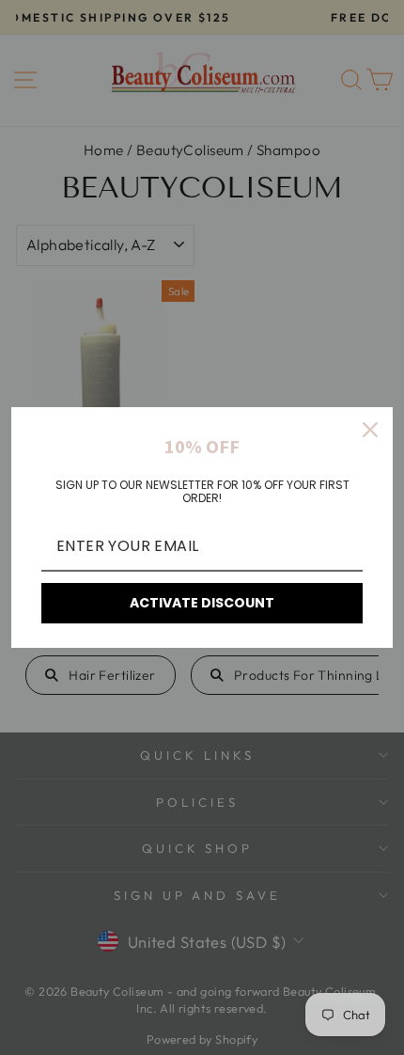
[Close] (370, 429)
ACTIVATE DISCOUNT (202, 602)
